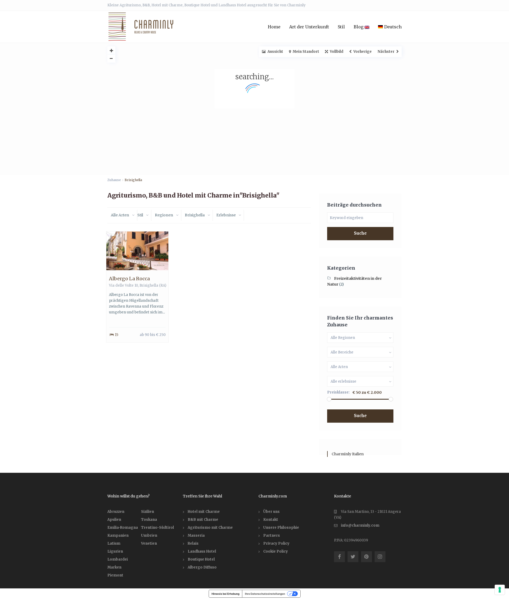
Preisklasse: (338, 392)
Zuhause (114, 180)
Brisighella (148, 285)
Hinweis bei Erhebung (225, 593)
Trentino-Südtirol (157, 527)
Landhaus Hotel (202, 551)
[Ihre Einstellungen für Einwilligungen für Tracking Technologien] (500, 590)
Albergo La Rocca (129, 279)
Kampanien (118, 535)
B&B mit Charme (203, 519)
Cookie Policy (275, 551)
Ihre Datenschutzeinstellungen (265, 593)
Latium (113, 543)
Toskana (149, 519)
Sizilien (147, 511)
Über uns (271, 511)
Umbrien (149, 535)
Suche (360, 233)
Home (274, 26)
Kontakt (270, 519)
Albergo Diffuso (202, 567)
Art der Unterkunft (309, 26)
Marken (114, 567)
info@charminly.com (360, 525)
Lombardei (117, 559)
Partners (271, 535)
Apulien (114, 519)
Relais (193, 543)
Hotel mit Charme (204, 511)
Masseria (196, 535)
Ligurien (115, 551)
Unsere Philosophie (281, 527)
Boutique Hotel (201, 559)
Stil (341, 26)
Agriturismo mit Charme (210, 527)
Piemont (115, 575)
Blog (359, 26)
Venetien (149, 543)
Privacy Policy (276, 543)
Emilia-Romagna (122, 527)
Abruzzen (115, 511)
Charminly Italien (348, 454)
